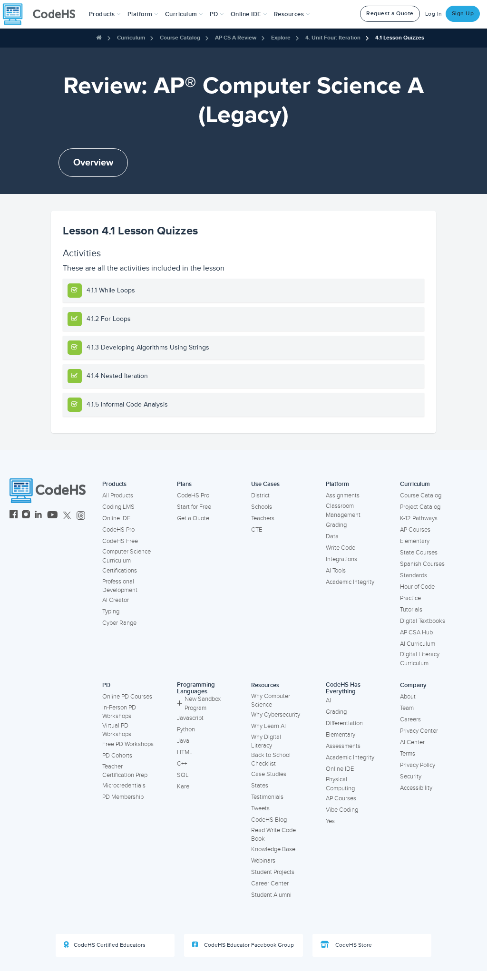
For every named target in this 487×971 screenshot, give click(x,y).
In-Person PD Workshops (119, 712)
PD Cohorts (117, 755)
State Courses (419, 552)
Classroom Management (343, 510)
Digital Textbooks (422, 621)
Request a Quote (390, 13)
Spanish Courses (422, 564)
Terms (407, 753)
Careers (410, 719)
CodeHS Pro (118, 530)
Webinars (263, 860)
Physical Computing (340, 784)
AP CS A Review (235, 37)
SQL (183, 775)
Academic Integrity (350, 582)
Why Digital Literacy (266, 741)
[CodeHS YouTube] (52, 515)
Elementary (414, 541)
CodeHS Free (120, 541)
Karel (184, 786)
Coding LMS (118, 507)
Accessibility (416, 788)
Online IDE (116, 518)
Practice (410, 598)
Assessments (343, 746)
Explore (281, 37)
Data (332, 536)
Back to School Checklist (271, 759)
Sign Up (463, 13)
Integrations (341, 559)
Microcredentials (124, 785)
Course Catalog (180, 37)
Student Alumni (271, 895)
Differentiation (344, 723)
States (259, 785)
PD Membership (123, 797)
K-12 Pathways (419, 518)
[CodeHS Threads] (81, 515)
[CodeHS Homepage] (43, 14)
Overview (93, 162)
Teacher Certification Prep (124, 771)
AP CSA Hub (416, 632)
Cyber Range (119, 623)
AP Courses (415, 530)
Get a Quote (193, 518)
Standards (413, 575)
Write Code (340, 548)
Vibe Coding (342, 810)
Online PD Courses (127, 696)
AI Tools (336, 570)
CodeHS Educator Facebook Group (248, 945)
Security (410, 776)
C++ (182, 763)
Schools (261, 507)
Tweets (260, 808)
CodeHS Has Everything (343, 688)
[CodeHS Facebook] (14, 515)
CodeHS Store (353, 945)
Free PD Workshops (128, 744)
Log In (433, 14)
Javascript (190, 718)
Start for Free (194, 507)
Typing (110, 611)
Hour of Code (417, 587)
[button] (105, 14)
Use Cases (265, 484)
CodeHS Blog (269, 820)
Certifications (119, 570)
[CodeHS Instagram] (26, 515)
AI (328, 700)
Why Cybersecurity (275, 715)
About (408, 696)
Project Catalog (420, 507)
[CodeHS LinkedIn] (38, 515)
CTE (256, 530)
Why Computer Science (270, 700)
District (260, 495)
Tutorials (411, 609)
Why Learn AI (268, 726)
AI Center (412, 742)
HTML (185, 752)
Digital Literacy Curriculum (419, 659)
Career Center (270, 883)
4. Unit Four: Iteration (332, 37)
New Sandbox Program (203, 703)
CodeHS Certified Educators (110, 945)
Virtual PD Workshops (116, 730)
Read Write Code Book (273, 834)
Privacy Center (419, 731)
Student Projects (272, 872)
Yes (330, 821)
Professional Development (119, 586)
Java (183, 741)
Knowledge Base (273, 849)
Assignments (343, 495)
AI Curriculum (417, 644)
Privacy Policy (417, 765)
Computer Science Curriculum (126, 556)
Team (407, 708)
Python (186, 729)
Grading (336, 525)
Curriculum (131, 37)
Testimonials (267, 797)
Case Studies (268, 774)
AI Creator (115, 600)
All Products (117, 495)
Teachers (262, 518)
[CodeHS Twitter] (67, 515)
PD (106, 685)
